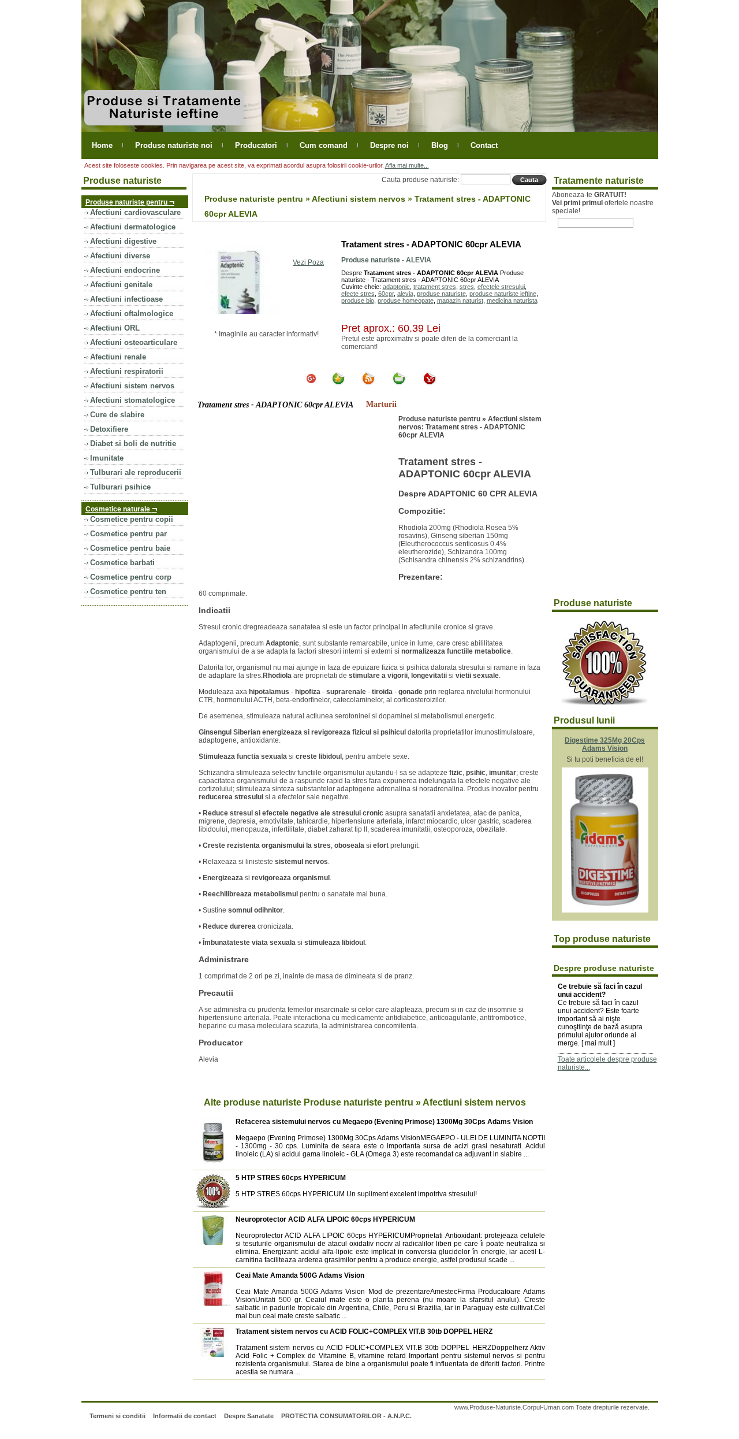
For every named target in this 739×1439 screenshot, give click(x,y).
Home (102, 145)
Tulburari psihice (120, 487)
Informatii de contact (185, 1415)
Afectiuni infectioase (126, 299)
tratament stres (434, 286)
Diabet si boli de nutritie (133, 443)
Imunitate (107, 458)
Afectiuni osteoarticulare (133, 342)
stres (467, 286)
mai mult (598, 1043)
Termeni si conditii (117, 1415)
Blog (439, 145)
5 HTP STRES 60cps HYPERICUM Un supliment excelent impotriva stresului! (356, 1194)
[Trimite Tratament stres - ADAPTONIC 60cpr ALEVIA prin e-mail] (399, 383)
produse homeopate (406, 300)
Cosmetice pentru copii (131, 519)
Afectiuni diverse (120, 255)
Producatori (256, 145)
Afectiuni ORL (115, 328)
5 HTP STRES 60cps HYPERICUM (291, 1178)
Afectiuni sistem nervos (132, 385)
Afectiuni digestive (123, 241)
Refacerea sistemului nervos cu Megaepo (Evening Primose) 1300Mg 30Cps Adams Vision (384, 1122)
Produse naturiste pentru (129, 201)
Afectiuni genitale (121, 284)
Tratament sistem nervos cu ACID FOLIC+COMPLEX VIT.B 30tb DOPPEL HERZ (364, 1331)
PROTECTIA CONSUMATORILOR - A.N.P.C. (346, 1415)
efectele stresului (501, 286)
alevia (405, 293)
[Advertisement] (296, 502)
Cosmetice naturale (121, 508)
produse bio (357, 300)
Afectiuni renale (118, 357)
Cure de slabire (117, 414)
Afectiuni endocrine (125, 270)
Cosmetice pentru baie (130, 548)
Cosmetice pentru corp (130, 577)
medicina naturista (512, 300)
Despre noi (389, 145)
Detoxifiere (109, 429)
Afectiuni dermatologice (133, 226)
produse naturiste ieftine (502, 293)
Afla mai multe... (407, 165)
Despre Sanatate (249, 1415)
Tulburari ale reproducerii (135, 472)
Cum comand (324, 145)
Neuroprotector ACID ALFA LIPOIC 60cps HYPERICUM (325, 1219)
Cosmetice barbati (122, 562)
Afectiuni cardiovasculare (135, 212)
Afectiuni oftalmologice (131, 313)
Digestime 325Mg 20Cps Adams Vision (605, 744)
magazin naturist (460, 300)
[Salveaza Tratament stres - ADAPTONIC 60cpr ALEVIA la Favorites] (338, 383)
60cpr (386, 293)
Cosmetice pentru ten (128, 591)
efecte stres (358, 293)
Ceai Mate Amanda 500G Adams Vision (300, 1275)
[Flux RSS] (368, 383)
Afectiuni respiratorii (126, 371)
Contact (484, 145)
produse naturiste (441, 293)
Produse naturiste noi (173, 145)
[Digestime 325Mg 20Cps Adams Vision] (605, 910)
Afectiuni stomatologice (132, 400)
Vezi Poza (308, 262)
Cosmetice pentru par (128, 533)
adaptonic (396, 286)
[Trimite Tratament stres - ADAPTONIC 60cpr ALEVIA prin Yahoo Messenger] (429, 383)
